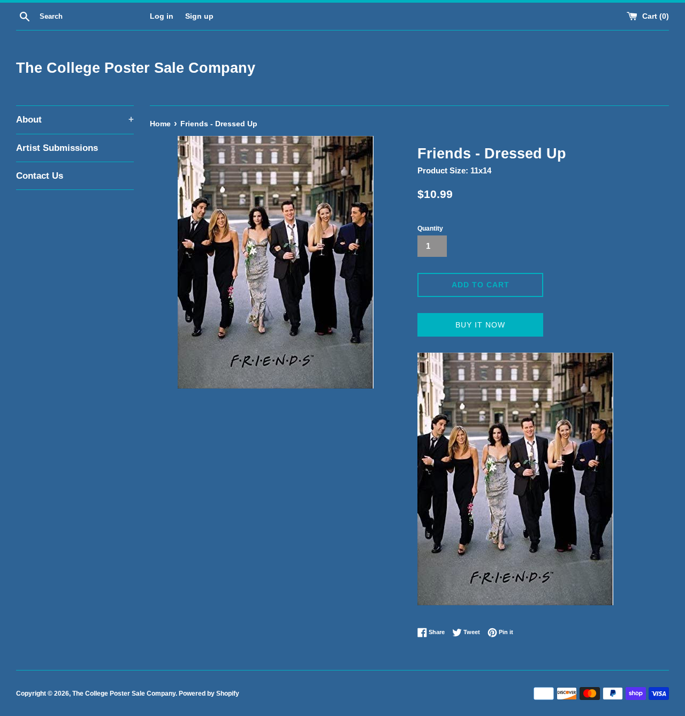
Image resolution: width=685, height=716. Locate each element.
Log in (161, 16)
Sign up (199, 16)
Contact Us (39, 176)
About (75, 120)
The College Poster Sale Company (135, 68)
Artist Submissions (57, 148)
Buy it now (480, 325)
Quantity (430, 228)
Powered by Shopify (209, 693)
